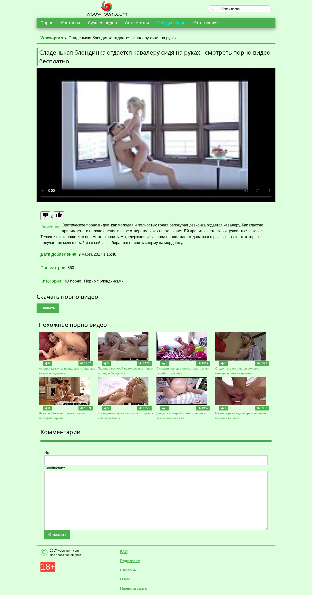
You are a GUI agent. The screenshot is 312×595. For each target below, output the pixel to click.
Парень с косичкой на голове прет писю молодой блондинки (125, 371)
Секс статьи (137, 22)
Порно (46, 22)
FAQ (124, 552)
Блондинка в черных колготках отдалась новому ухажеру (126, 416)
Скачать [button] (47, 308)
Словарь (128, 570)
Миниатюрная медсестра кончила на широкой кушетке (241, 416)
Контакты (70, 22)
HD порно (72, 281)
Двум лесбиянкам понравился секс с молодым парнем (64, 416)
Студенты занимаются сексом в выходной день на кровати (237, 371)
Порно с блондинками (104, 281)
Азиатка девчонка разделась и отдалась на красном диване (67, 371)
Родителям (130, 561)
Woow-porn (51, 38)
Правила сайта (133, 588)
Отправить (57, 534)
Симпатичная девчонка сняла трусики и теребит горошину (184, 371)
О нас (125, 579)
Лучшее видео (102, 22)
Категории (203, 22)
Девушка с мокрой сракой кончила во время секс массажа (181, 416)
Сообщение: (54, 468)
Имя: (48, 452)
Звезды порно (171, 22)
